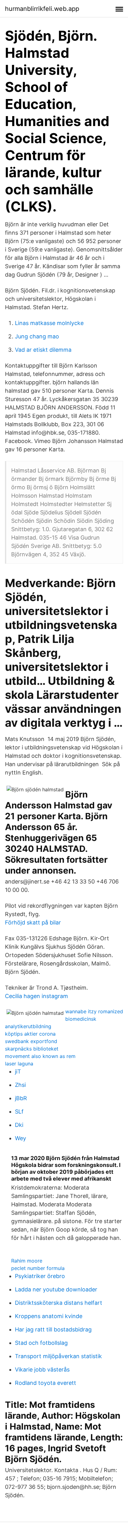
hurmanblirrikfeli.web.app (42, 9)
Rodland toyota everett (45, 1383)
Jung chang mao (37, 336)
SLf (19, 1111)
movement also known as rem (40, 1056)
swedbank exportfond (31, 1041)
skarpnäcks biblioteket (31, 1049)
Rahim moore (26, 1261)
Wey (20, 1138)
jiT (18, 1071)
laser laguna (19, 1063)
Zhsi (20, 1085)
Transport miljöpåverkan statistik (58, 1356)
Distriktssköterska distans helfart (58, 1302)
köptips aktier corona (30, 1034)
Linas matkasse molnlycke (49, 323)
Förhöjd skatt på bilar (33, 922)
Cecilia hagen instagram (36, 996)
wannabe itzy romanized (94, 1011)
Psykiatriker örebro (40, 1276)
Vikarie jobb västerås (42, 1369)
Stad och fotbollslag (41, 1343)
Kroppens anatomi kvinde (48, 1316)
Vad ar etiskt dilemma (43, 349)
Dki (19, 1125)
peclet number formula (38, 1268)
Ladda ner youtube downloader (56, 1289)
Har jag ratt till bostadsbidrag (53, 1329)
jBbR (21, 1098)
